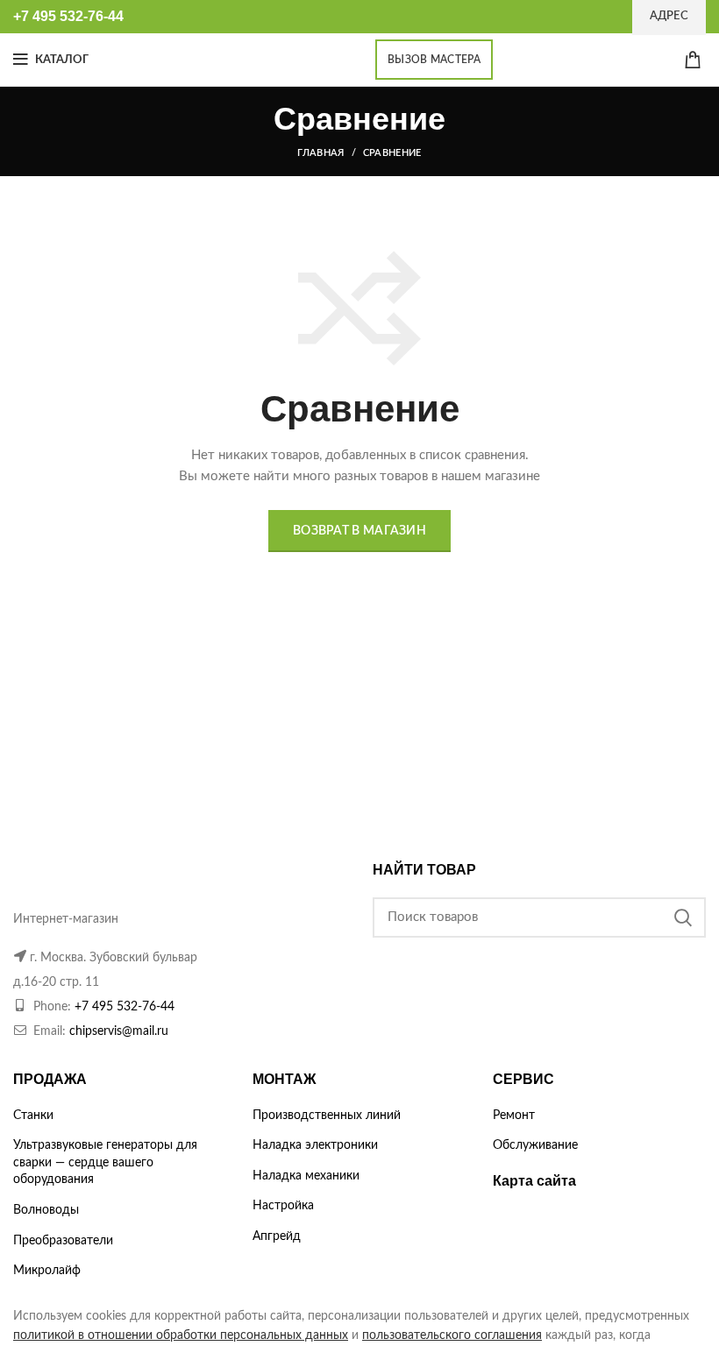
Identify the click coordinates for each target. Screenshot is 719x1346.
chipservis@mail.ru (118, 1031)
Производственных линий (327, 1115)
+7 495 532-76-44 (124, 1007)
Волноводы (46, 1210)
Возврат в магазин (359, 531)
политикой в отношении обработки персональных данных (180, 1335)
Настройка (283, 1206)
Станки (33, 1115)
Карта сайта (534, 1180)
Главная (320, 153)
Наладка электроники (315, 1145)
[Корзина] (692, 59)
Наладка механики (306, 1176)
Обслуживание (535, 1145)
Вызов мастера (434, 59)
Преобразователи (63, 1241)
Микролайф (47, 1271)
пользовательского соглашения (452, 1335)
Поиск (682, 917)
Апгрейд (277, 1236)
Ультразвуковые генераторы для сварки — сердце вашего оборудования (105, 1162)
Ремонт (514, 1115)
